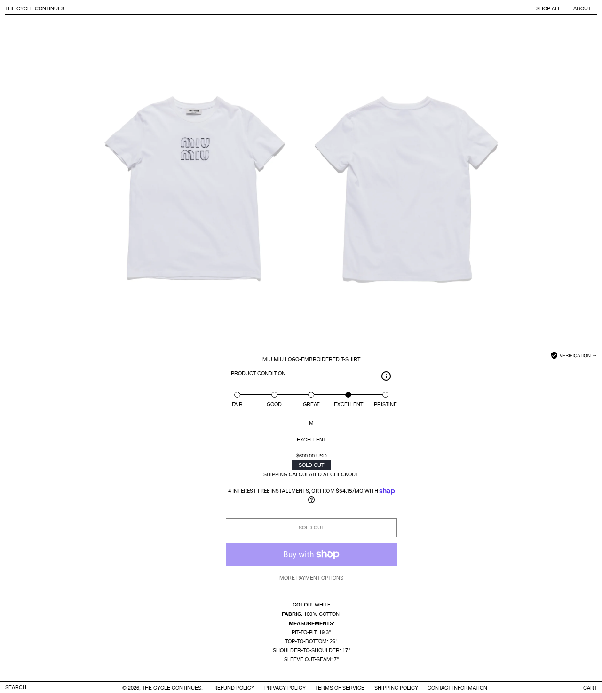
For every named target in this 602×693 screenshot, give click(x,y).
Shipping (275, 475)
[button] (590, 688)
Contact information (457, 688)
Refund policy (234, 688)
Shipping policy (396, 688)
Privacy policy (285, 688)
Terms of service (339, 688)
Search (15, 688)
